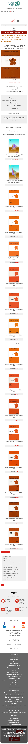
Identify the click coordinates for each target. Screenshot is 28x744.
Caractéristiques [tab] (6, 552)
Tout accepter (18, 739)
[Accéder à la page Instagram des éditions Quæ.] (14, 626)
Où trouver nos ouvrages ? (14, 668)
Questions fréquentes (14, 678)
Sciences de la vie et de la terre (14, 708)
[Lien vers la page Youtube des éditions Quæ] (23, 623)
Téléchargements (14, 663)
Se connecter (13, 30)
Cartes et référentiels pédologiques (16, 563)
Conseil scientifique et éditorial (14, 674)
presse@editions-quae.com (14, 647)
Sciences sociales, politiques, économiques (14, 712)
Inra (8, 558)
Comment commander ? (14, 665)
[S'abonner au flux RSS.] (23, 626)
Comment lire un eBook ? (9, 577)
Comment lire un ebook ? (14, 672)
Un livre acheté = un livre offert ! (14, 32)
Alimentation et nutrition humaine (14, 695)
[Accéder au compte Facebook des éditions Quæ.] (4, 623)
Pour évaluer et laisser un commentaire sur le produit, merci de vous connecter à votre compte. (14, 119)
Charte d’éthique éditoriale (14, 676)
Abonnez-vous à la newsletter (13, 20)
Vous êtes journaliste (14, 720)
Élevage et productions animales (14, 697)
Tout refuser (14, 741)
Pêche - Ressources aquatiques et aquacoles (14, 706)
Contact (12, 11)
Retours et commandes (14, 687)
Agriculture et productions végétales (14, 693)
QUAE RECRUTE (14, 685)
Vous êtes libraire (14, 722)
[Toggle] (18, 20)
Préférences (9, 739)
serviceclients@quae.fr (14, 632)
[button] (10, 64)
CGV (14, 661)
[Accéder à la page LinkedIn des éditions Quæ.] (4, 626)
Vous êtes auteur (14, 718)
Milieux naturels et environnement (14, 701)
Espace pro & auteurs (5, 11)
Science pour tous (14, 710)
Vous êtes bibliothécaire (14, 724)
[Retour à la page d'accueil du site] (14, 3)
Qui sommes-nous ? (14, 657)
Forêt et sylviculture (14, 699)
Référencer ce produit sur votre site (14, 91)
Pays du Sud (14, 703)
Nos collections (14, 659)
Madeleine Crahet (12, 82)
